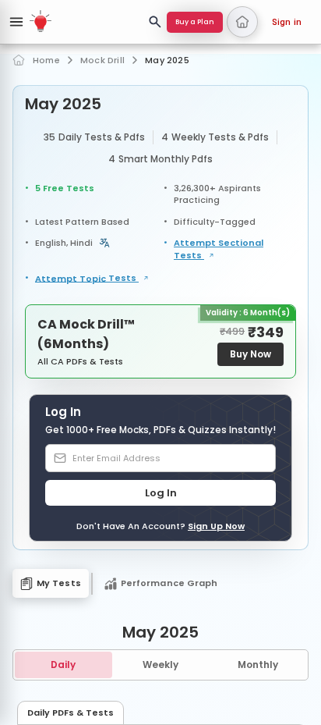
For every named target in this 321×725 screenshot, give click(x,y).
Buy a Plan (194, 22)
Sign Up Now (216, 526)
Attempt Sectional (218, 249)
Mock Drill (102, 60)
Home (46, 60)
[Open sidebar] (16, 22)
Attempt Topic (87, 278)
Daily (63, 664)
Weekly (160, 664)
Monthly (258, 664)
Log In (161, 492)
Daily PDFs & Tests (70, 712)
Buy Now (250, 354)
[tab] (50, 583)
